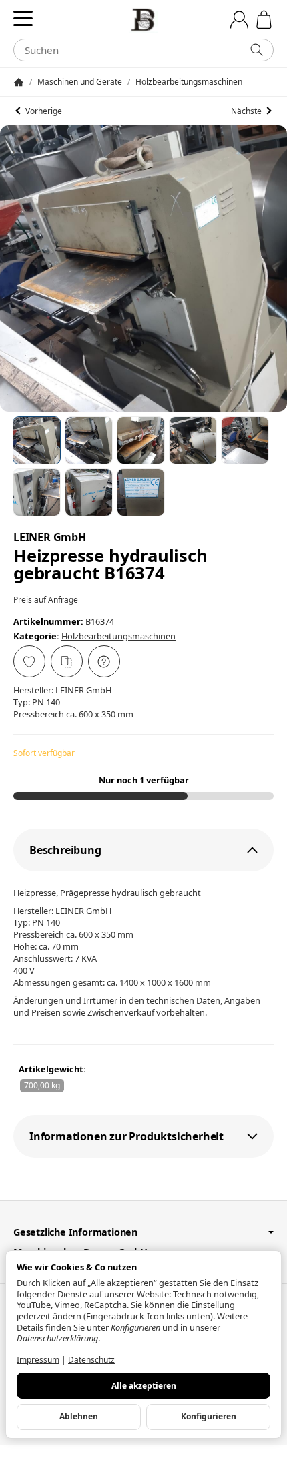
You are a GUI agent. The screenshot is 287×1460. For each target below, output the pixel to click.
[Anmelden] (239, 19)
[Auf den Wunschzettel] (29, 661)
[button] (36, 440)
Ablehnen (78, 1416)
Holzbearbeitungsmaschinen (118, 636)
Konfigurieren (208, 1416)
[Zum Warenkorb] (264, 19)
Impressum (38, 1359)
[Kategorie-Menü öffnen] (23, 18)
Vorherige (43, 111)
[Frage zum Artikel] (104, 661)
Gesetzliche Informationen (75, 1232)
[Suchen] (257, 50)
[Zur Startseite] (143, 20)
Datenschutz (91, 1359)
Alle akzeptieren (143, 1385)
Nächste (246, 111)
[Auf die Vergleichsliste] (67, 661)
